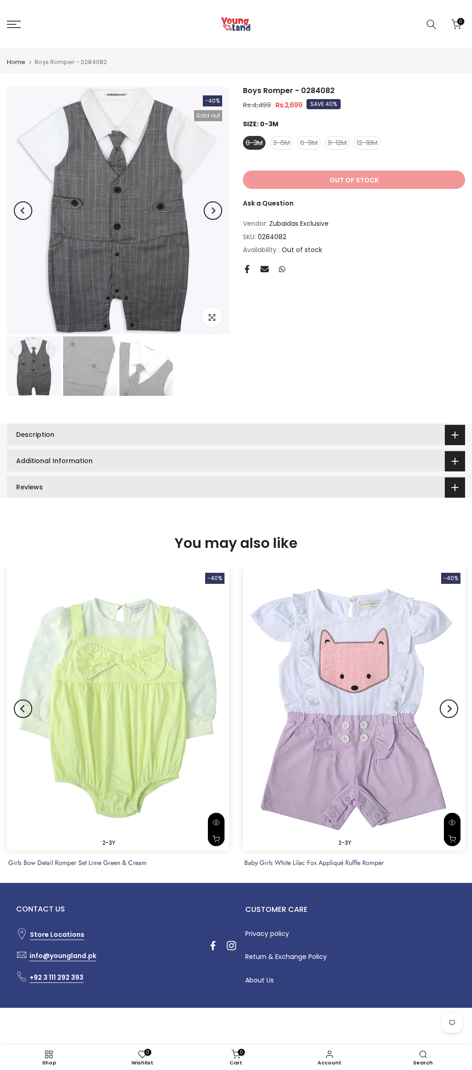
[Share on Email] (264, 269)
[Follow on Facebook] (213, 945)
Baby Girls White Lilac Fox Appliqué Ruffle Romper (314, 862)
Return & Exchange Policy (286, 956)
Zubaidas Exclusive (299, 223)
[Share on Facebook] (247, 269)
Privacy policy (267, 933)
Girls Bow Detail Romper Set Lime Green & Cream (77, 862)
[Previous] (23, 210)
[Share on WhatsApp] (282, 269)
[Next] (213, 210)
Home (16, 62)
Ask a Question (268, 203)
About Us (259, 980)
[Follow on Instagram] (231, 945)
